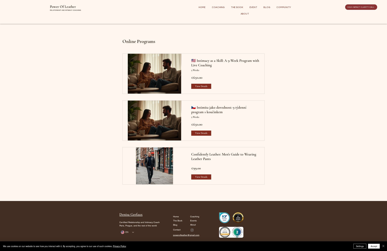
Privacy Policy (119, 246)
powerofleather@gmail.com (186, 235)
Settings (360, 246)
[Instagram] (192, 230)
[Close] (383, 246)
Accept (374, 246)
